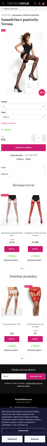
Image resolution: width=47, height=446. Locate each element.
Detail (12, 249)
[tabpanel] (12, 228)
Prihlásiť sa (36, 376)
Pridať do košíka (23, 147)
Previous (2, 225)
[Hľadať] (35, 3)
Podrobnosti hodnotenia (31, 15)
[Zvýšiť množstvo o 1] (44, 138)
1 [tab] (22, 268)
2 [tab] (25, 268)
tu (27, 424)
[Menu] (3, 3)
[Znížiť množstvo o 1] (34, 138)
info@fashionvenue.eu (25, 407)
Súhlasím (35, 439)
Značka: (16, 155)
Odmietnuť (12, 439)
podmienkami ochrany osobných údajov (30, 384)
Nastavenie (23, 430)
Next (45, 225)
